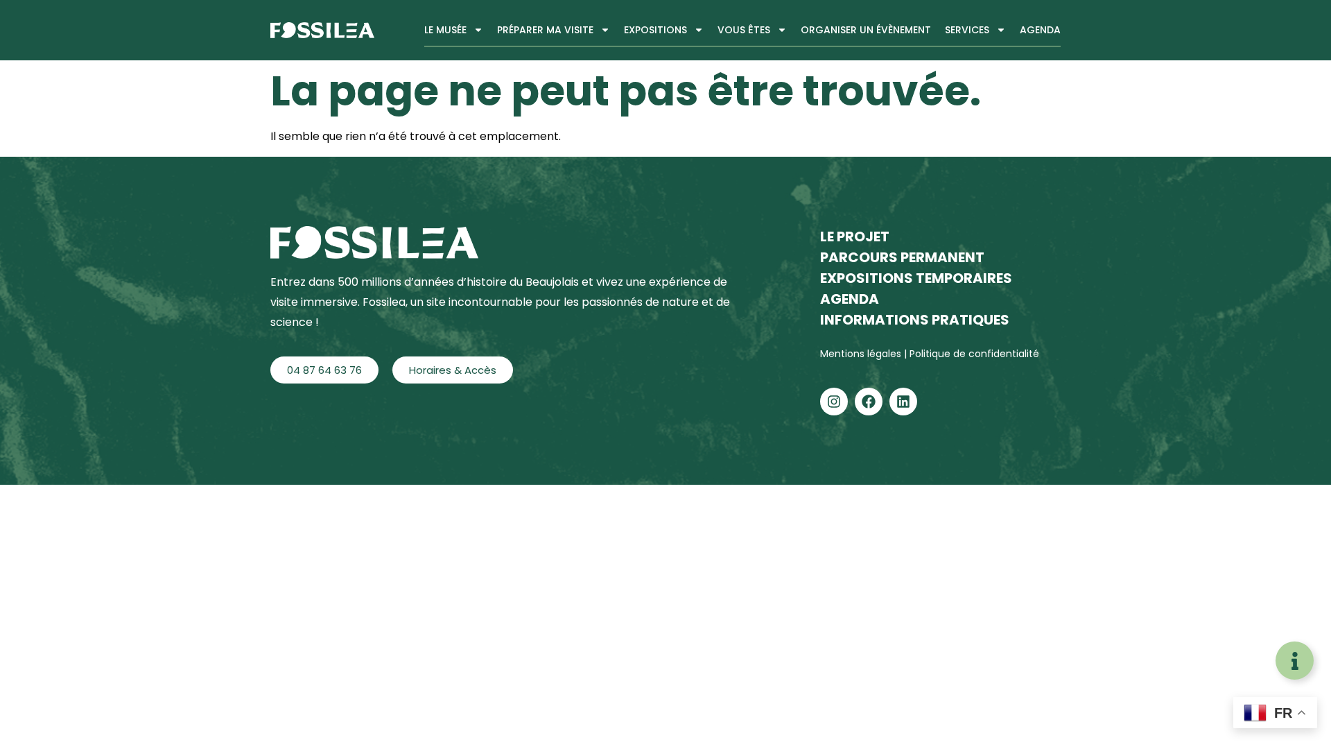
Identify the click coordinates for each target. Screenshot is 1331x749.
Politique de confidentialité (974, 354)
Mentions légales (862, 354)
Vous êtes (743, 30)
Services (967, 30)
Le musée (445, 30)
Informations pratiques (914, 319)
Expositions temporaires (916, 278)
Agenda (1040, 30)
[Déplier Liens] (1295, 661)
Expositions (655, 30)
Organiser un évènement (866, 30)
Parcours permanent (902, 257)
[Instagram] (834, 401)
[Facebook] (868, 401)
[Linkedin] (903, 401)
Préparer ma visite (545, 30)
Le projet (854, 236)
